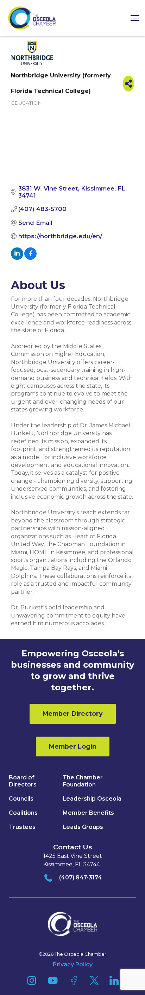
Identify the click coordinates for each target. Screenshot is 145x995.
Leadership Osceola (92, 798)
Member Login (72, 746)
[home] (32, 18)
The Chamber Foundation (83, 781)
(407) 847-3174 (80, 877)
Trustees (22, 827)
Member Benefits (88, 812)
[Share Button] (128, 84)
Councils (21, 798)
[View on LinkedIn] (17, 257)
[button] (132, 18)
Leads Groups (83, 827)
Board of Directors (23, 781)
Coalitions (23, 812)
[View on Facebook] (30, 257)
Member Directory (73, 713)
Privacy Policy (73, 964)
